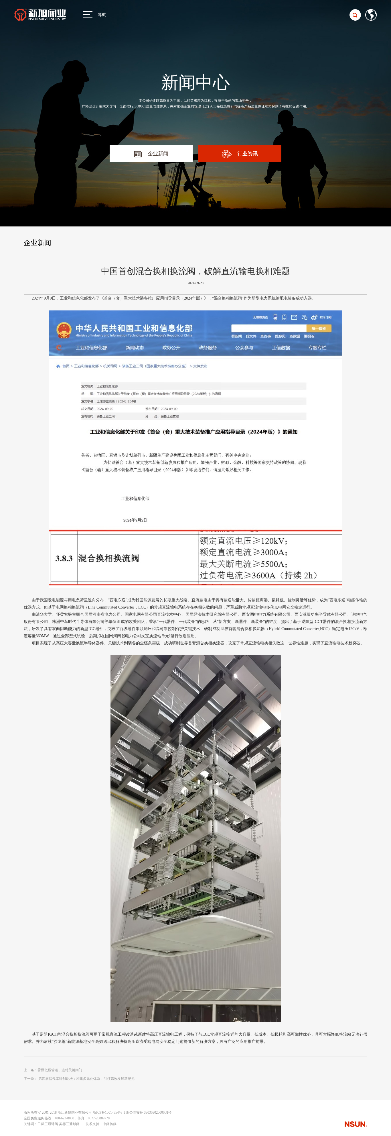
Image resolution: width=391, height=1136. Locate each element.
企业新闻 (158, 154)
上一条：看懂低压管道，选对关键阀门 (53, 1070)
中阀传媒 (109, 1124)
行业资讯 (247, 154)
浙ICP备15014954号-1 (109, 1112)
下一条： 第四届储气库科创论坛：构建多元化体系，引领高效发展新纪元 (79, 1079)
